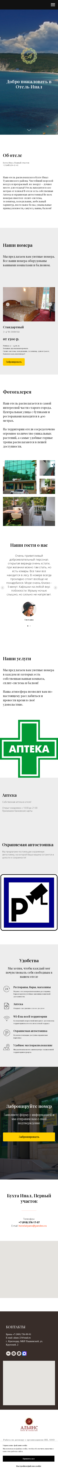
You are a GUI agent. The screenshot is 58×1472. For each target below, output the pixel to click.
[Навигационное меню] (53, 4)
